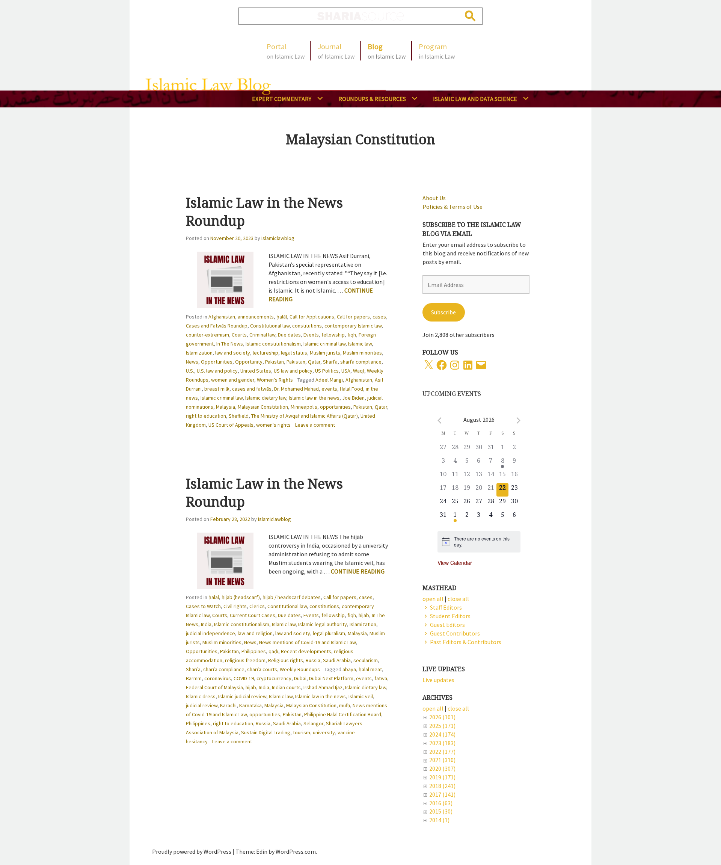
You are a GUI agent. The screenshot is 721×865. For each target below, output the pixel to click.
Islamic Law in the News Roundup (264, 211)
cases (379, 316)
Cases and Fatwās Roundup (216, 325)
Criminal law (262, 334)
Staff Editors (446, 607)
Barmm (194, 678)
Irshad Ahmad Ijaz (322, 687)
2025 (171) (442, 725)
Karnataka (250, 705)
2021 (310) (442, 760)
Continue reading (358, 571)
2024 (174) (442, 734)
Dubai (300, 678)
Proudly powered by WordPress (191, 851)
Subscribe (443, 312)
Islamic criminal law (324, 343)
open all (432, 708)
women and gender (232, 379)
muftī (344, 705)
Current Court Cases (252, 615)
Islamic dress (201, 696)
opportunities (335, 406)
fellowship (333, 334)
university (324, 732)
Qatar (314, 361)
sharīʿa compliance (361, 361)
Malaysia (225, 406)
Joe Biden (353, 397)
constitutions (307, 325)
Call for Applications (312, 316)
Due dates (289, 334)
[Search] (470, 16)
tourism (301, 732)
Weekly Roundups (300, 669)
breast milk (216, 388)
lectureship (265, 352)
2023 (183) (442, 743)
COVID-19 (244, 678)
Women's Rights (275, 379)
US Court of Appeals (230, 424)
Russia (313, 660)
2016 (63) (441, 803)
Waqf (358, 370)
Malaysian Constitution (263, 406)
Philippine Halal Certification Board (342, 714)
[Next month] (518, 420)
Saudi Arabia (337, 660)
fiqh (351, 334)
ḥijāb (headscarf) (241, 597)
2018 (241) (442, 786)
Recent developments (306, 651)
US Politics (327, 370)
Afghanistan (221, 316)
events (329, 388)
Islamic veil (360, 696)
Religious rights (285, 660)
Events (311, 334)
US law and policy (293, 370)
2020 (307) (442, 768)
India (206, 624)
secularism (365, 660)
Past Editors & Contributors (465, 642)
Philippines (253, 651)
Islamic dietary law (265, 397)
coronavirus (217, 678)
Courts (239, 334)
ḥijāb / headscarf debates (291, 597)
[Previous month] (439, 420)
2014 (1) (439, 820)
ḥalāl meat (370, 669)
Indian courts (286, 687)
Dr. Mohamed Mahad (296, 388)
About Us (434, 198)
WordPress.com (296, 851)
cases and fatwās (252, 388)
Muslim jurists (325, 352)
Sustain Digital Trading (265, 732)
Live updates (438, 680)
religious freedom (245, 660)
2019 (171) (442, 777)
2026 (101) (442, 717)
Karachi (228, 705)
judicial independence (210, 633)
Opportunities (216, 361)
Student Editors (450, 616)
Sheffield (239, 415)
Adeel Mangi (329, 379)
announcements (256, 316)
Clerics (257, 606)
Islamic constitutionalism (273, 343)
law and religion (255, 633)
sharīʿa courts (262, 669)
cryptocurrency (273, 678)
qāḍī (273, 651)
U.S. (190, 370)
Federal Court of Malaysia (214, 687)
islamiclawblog (277, 238)
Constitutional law (270, 325)
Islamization (199, 352)
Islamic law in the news (314, 397)
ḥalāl (281, 316)
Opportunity (248, 361)
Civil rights (235, 606)
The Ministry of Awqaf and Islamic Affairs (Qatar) (304, 415)
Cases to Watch (203, 606)
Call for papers (353, 316)
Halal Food (351, 388)
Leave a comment (315, 424)
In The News (229, 343)
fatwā (380, 678)
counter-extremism (207, 334)
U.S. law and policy (217, 370)
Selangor (313, 723)
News (192, 361)
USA (345, 370)
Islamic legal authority (322, 624)
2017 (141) (442, 794)
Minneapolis (304, 406)
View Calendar (454, 562)
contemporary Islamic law (353, 325)
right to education (206, 415)
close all (458, 708)
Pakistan (274, 361)
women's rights (273, 424)
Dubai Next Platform (331, 678)
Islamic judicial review (242, 696)
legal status (294, 352)
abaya (349, 669)
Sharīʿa (330, 361)
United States (255, 370)
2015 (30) (441, 811)
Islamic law (360, 343)
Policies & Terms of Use (452, 206)
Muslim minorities (362, 352)
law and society (232, 352)
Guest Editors (447, 624)
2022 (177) (442, 751)
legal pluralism (329, 633)
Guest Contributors (455, 633)
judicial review (201, 705)
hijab (364, 615)
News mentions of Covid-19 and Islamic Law (307, 642)
